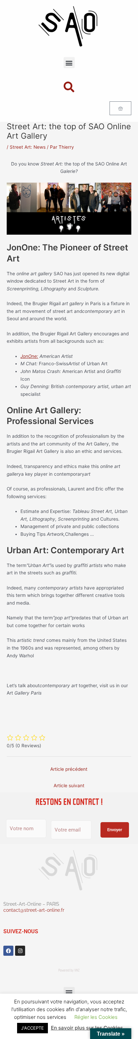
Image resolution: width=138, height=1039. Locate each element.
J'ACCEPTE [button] (32, 1028)
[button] (69, 62)
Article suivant (69, 785)
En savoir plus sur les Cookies (87, 1028)
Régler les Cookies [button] (96, 1017)
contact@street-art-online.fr (33, 910)
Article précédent (68, 769)
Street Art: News (28, 147)
